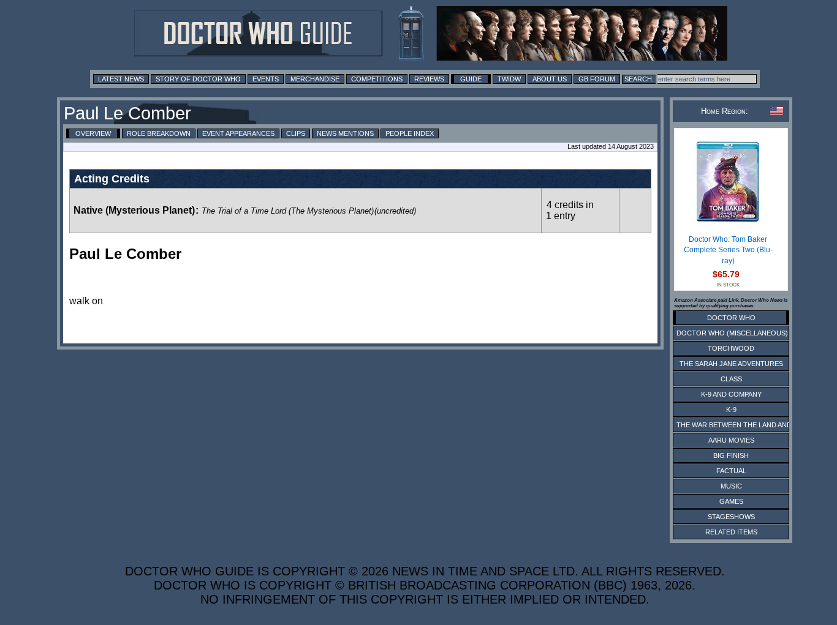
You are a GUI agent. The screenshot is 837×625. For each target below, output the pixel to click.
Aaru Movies (731, 440)
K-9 (731, 409)
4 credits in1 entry (570, 210)
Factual (731, 470)
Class (731, 379)
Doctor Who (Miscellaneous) (732, 333)
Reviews (429, 79)
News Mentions (345, 133)
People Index (409, 133)
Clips (295, 133)
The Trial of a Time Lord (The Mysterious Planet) (288, 210)
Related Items (731, 532)
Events (265, 79)
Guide (471, 79)
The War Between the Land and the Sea (749, 425)
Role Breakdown (159, 133)
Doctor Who (731, 317)
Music (731, 486)
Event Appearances (238, 133)
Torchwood (731, 348)
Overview (93, 133)
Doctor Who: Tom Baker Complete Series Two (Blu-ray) (728, 250)
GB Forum (596, 79)
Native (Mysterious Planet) (134, 210)
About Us (549, 79)
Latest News (121, 79)
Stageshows (731, 516)
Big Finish (731, 455)
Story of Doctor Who (198, 79)
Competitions (377, 79)
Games (731, 501)
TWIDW (509, 79)
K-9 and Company (731, 394)
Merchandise (314, 79)
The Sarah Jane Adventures (731, 363)
